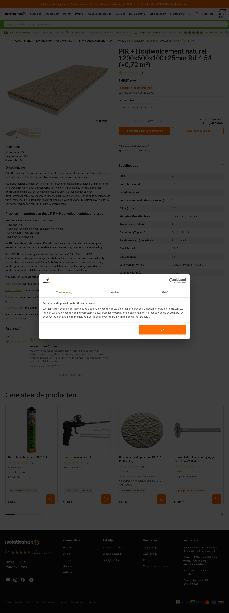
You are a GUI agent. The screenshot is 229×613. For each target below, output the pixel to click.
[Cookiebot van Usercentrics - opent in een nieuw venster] (171, 280)
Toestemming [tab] (64, 292)
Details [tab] (114, 291)
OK (162, 329)
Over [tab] (165, 291)
